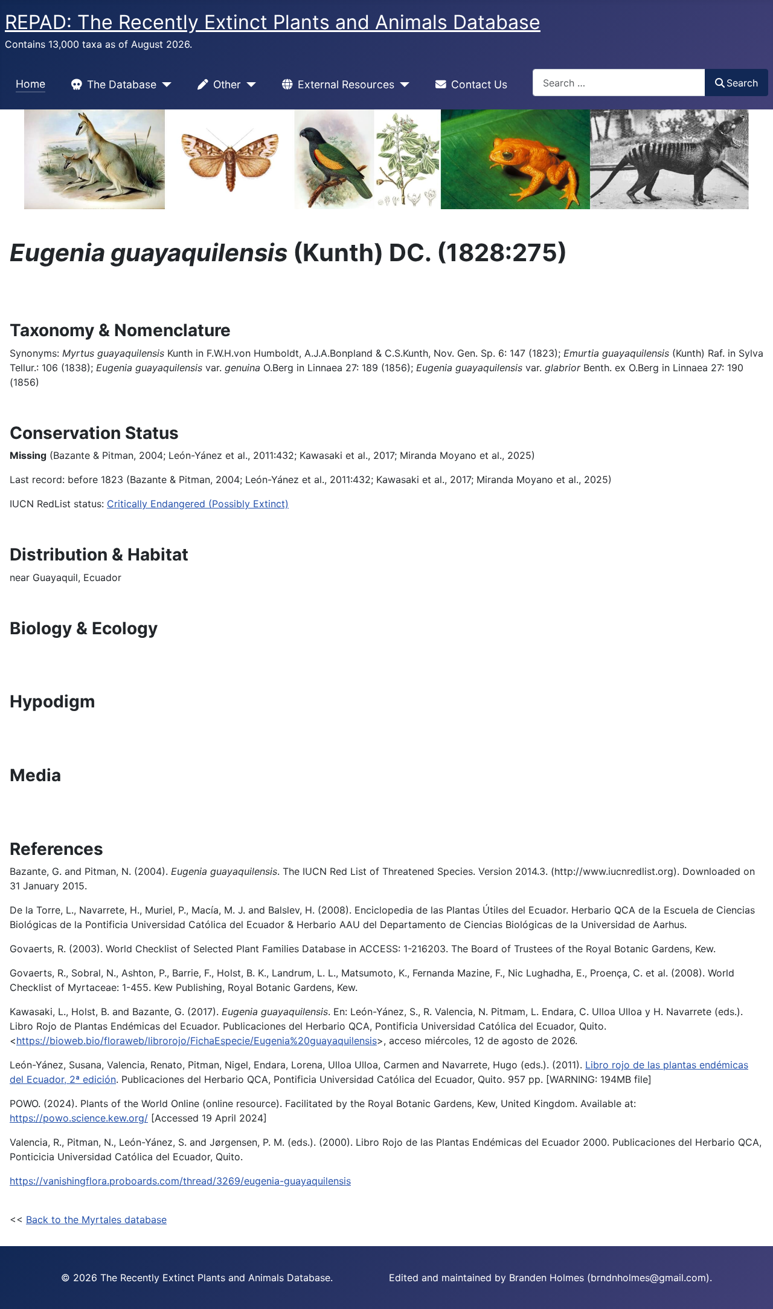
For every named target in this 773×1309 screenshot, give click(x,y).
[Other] (248, 84)
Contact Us (479, 84)
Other (227, 84)
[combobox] (619, 82)
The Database (121, 84)
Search (742, 83)
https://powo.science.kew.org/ (79, 1118)
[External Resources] (401, 84)
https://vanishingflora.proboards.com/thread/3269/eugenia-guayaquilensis (180, 1181)
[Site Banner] (386, 159)
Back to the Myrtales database (96, 1219)
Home (30, 83)
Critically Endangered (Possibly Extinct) (198, 504)
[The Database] (164, 84)
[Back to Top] (751, 1286)
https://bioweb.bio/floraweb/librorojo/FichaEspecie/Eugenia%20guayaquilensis (196, 1041)
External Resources (346, 84)
